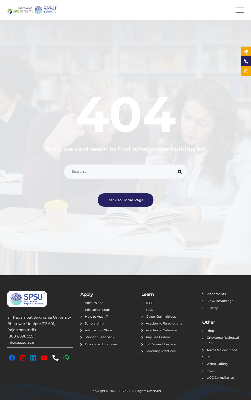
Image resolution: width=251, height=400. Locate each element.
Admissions (94, 303)
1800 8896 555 (20, 336)
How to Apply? (96, 316)
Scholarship (94, 323)
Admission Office (98, 330)
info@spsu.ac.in (21, 342)
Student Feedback (99, 337)
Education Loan (97, 310)
